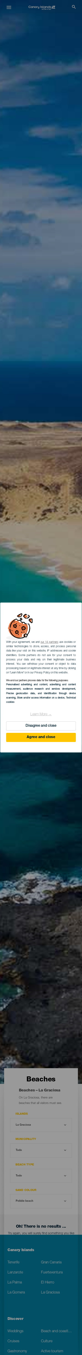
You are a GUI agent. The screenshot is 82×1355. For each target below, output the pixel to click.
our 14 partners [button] (49, 642)
